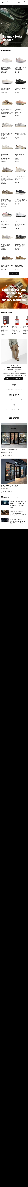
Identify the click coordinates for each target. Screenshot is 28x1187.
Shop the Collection (13, 378)
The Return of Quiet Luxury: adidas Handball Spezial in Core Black (17, 521)
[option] (14, 6)
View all (14, 273)
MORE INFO (6, 455)
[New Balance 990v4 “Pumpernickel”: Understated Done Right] (5, 512)
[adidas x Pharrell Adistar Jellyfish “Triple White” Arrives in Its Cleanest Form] (5, 503)
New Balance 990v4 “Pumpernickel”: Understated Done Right (18, 513)
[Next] (26, 23)
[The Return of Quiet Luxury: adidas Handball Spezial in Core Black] (5, 520)
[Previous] (1, 23)
